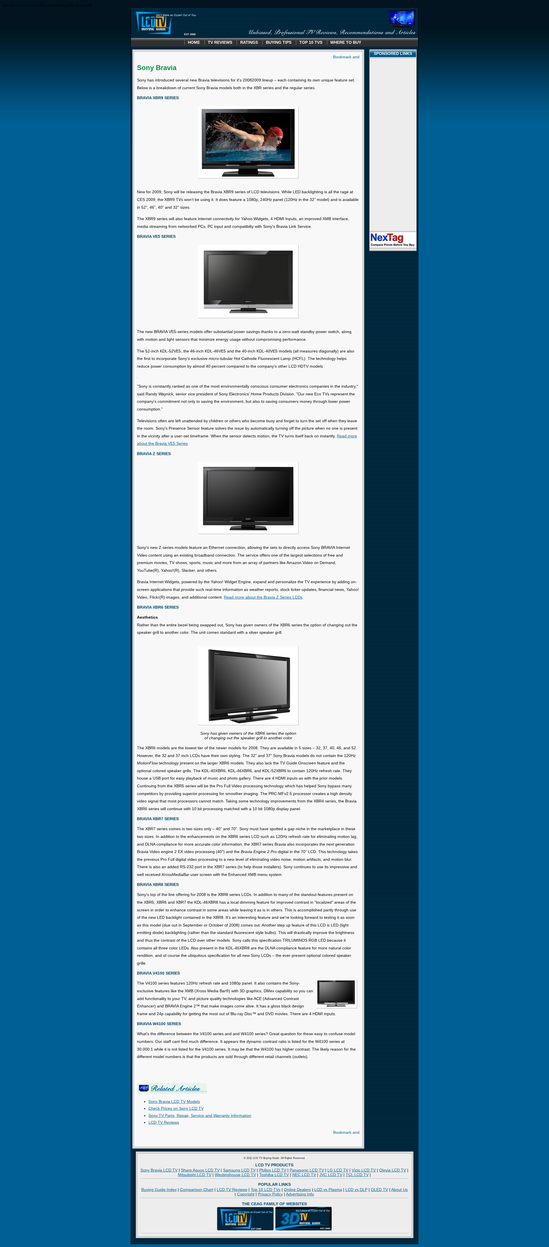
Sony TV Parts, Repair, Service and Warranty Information (199, 1115)
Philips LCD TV (272, 1170)
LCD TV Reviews (163, 1122)
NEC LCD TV (304, 1174)
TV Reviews (220, 42)
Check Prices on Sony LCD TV (176, 1108)
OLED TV (379, 1189)
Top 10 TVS (310, 42)
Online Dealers (297, 1189)
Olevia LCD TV (392, 1170)
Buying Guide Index (159, 1189)
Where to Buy (345, 42)
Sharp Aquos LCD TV (200, 1170)
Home (194, 42)
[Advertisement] (393, 144)
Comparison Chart (196, 1189)
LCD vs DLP (356, 1189)
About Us (399, 1189)
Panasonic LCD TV (307, 1170)
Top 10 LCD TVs (266, 1189)
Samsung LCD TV (239, 1170)
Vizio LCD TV (364, 1170)
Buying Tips (278, 42)
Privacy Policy (270, 1194)
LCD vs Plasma (328, 1189)
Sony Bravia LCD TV (159, 1170)
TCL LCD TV (357, 1174)
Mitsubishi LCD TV (194, 1174)
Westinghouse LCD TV (235, 1174)
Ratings (249, 42)
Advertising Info (300, 1194)
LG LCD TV (337, 1170)
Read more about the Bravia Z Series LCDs (263, 597)
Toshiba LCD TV (274, 1174)
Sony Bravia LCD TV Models (174, 1101)
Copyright (245, 1194)
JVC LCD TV (330, 1174)
